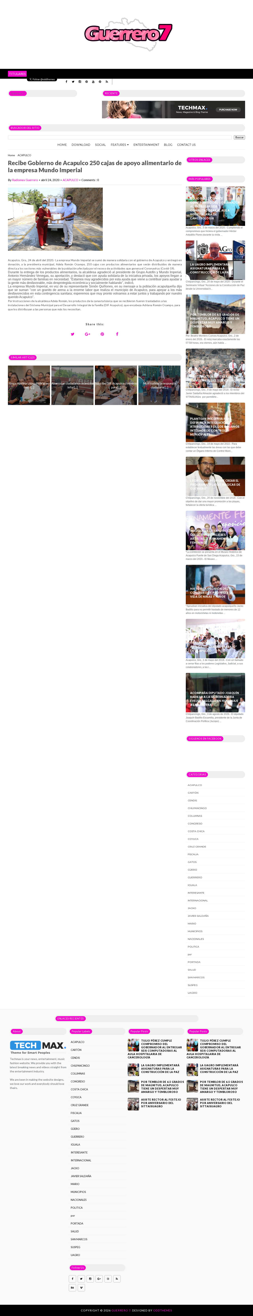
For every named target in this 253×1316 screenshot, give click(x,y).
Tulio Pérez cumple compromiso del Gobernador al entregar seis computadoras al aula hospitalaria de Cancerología (215, 208)
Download (81, 145)
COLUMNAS (195, 815)
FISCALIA (193, 854)
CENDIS (192, 800)
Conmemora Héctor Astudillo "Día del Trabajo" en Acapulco (213, 646)
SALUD (192, 969)
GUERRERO (195, 877)
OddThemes (162, 1310)
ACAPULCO (24, 155)
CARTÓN (193, 792)
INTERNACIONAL (198, 900)
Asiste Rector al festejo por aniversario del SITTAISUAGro (215, 378)
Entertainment (146, 145)
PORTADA (194, 962)
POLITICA (193, 946)
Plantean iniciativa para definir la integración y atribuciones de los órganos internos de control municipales (215, 426)
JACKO (192, 908)
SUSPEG (193, 985)
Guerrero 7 (18, 93)
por (190, 954)
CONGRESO (195, 823)
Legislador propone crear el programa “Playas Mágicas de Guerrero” (215, 484)
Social (100, 145)
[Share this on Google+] (87, 334)
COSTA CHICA (196, 831)
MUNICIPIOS (195, 931)
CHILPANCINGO (197, 808)
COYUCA (193, 838)
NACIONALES (196, 938)
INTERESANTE (196, 892)
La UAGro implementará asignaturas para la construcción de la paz (210, 268)
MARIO (192, 923)
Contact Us (186, 145)
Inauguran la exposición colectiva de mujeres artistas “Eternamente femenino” (211, 536)
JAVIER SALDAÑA (198, 915)
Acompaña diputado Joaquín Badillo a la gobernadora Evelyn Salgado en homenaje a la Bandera (214, 698)
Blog (168, 145)
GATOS (192, 861)
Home (62, 145)
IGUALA (192, 885)
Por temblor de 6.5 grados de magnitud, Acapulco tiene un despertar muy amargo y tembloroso (215, 320)
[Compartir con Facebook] (117, 334)
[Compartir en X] (73, 334)
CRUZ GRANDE (197, 846)
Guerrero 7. (121, 1310)
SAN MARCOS (196, 977)
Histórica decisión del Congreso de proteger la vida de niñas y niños (211, 592)
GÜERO (192, 869)
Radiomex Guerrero (25, 180)
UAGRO (192, 992)
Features (118, 145)
